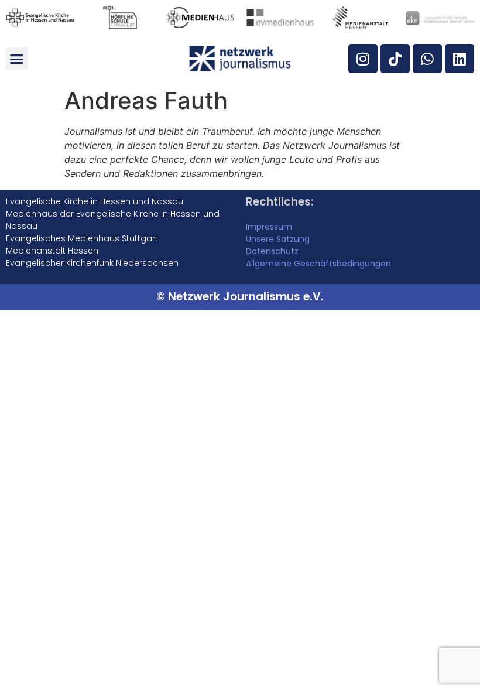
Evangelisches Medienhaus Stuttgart (82, 238)
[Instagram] (363, 58)
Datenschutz (272, 251)
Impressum (269, 226)
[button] (17, 58)
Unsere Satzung (278, 239)
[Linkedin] (459, 58)
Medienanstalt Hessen (52, 250)
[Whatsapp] (427, 58)
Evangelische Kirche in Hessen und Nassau (94, 201)
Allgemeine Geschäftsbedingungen (318, 263)
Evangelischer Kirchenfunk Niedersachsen (92, 263)
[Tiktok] (395, 58)
